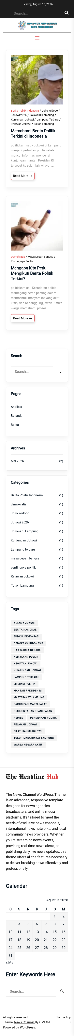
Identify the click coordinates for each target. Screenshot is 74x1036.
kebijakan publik (26, 656)
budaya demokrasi (26, 636)
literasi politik (25, 684)
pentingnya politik (22, 261)
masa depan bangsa (40, 256)
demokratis (18, 256)
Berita (15, 425)
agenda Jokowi (24, 623)
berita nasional (25, 629)
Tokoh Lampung (44, 123)
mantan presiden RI (28, 690)
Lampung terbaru (48, 119)
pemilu (18, 717)
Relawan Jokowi (21, 123)
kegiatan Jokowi (25, 663)
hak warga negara (27, 650)
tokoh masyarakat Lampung (34, 738)
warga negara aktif (28, 744)
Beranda (16, 416)
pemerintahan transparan (33, 711)
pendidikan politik (43, 717)
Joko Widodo (50, 110)
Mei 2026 (17, 461)
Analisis (16, 407)
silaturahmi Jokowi (28, 731)
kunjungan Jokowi (27, 670)
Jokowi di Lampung (42, 115)
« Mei (10, 962)
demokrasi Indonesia (28, 643)
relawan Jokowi (25, 724)
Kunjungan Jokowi (22, 119)
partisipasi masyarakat (30, 704)
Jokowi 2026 (19, 115)
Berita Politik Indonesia (25, 110)
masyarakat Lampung (29, 697)
